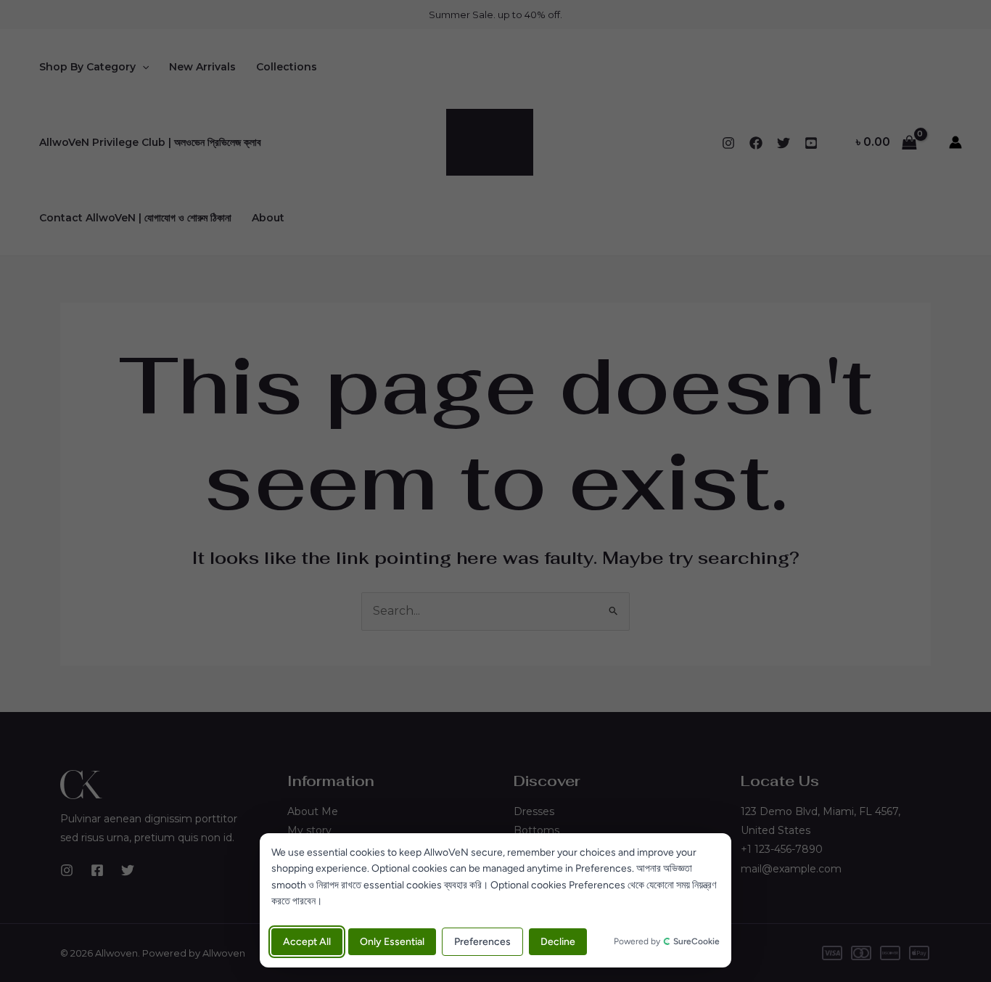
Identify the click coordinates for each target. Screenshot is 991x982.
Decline (557, 942)
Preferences (482, 942)
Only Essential (392, 942)
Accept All (307, 942)
